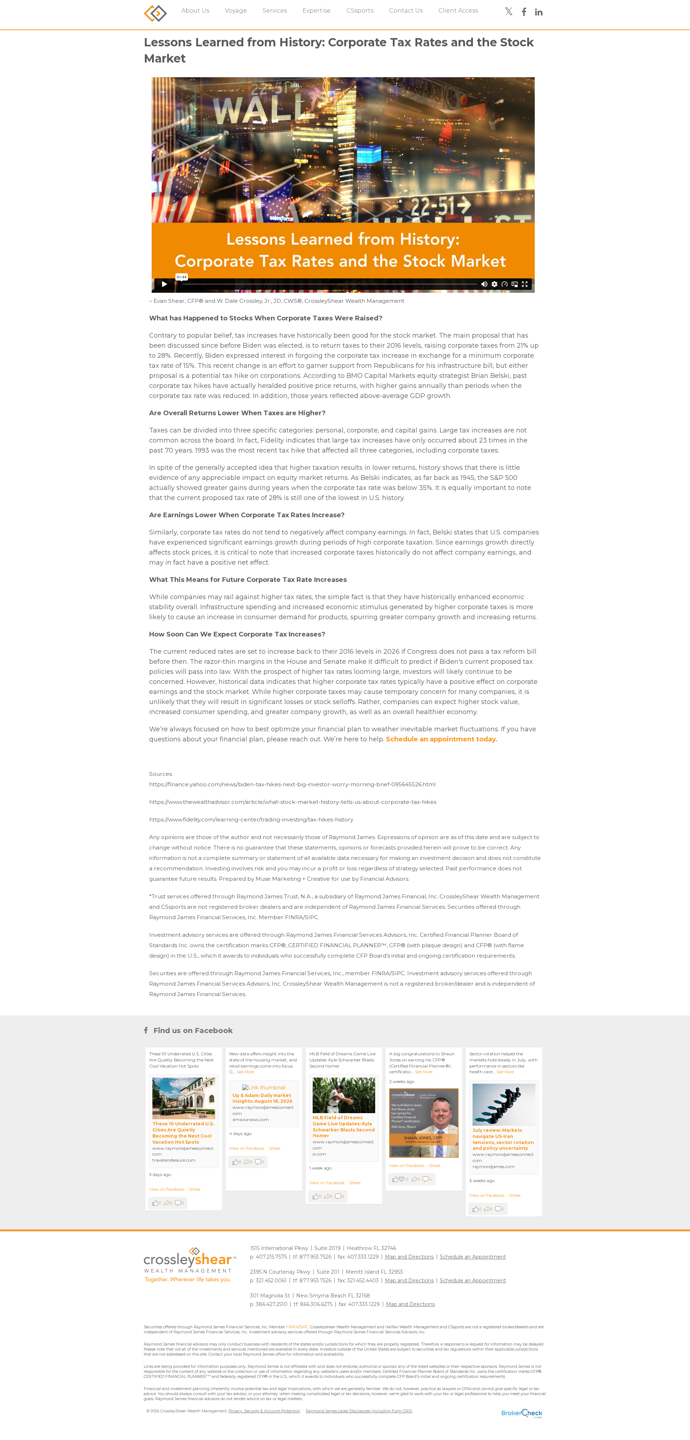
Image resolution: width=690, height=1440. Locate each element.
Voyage (236, 10)
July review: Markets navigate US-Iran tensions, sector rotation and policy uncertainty (503, 1139)
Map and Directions (409, 1256)
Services (275, 10)
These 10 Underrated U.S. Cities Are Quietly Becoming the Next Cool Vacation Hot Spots (183, 1132)
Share (194, 1189)
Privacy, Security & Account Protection (264, 1411)
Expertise (317, 10)
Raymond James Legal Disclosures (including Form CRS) (359, 1411)
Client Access (458, 10)
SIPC (304, 1327)
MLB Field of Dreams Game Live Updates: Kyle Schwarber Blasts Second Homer (344, 1126)
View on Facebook (166, 1189)
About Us (195, 10)
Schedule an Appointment (473, 1256)
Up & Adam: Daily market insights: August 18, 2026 (262, 1098)
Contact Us (406, 10)
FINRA (292, 1327)
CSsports (359, 10)
